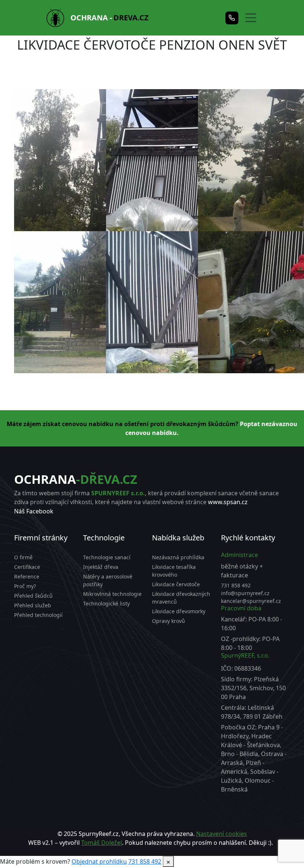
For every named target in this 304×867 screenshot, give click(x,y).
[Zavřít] (168, 861)
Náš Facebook (33, 511)
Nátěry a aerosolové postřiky (107, 580)
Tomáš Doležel (101, 843)
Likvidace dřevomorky (178, 611)
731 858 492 (236, 585)
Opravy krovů (168, 620)
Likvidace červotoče (176, 584)
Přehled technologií (38, 614)
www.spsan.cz (228, 502)
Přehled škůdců (33, 595)
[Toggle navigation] (247, 18)
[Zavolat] (231, 17)
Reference (26, 576)
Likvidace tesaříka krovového (174, 570)
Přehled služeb (32, 605)
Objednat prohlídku (99, 861)
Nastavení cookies (221, 834)
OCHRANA (75, 479)
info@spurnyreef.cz (245, 593)
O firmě (23, 557)
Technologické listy (106, 603)
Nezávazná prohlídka (178, 557)
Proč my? (25, 586)
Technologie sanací (106, 557)
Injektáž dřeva (100, 566)
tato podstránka (183, 851)
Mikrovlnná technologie (112, 593)
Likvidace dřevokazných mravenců (181, 597)
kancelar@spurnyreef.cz (251, 600)
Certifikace (27, 566)
